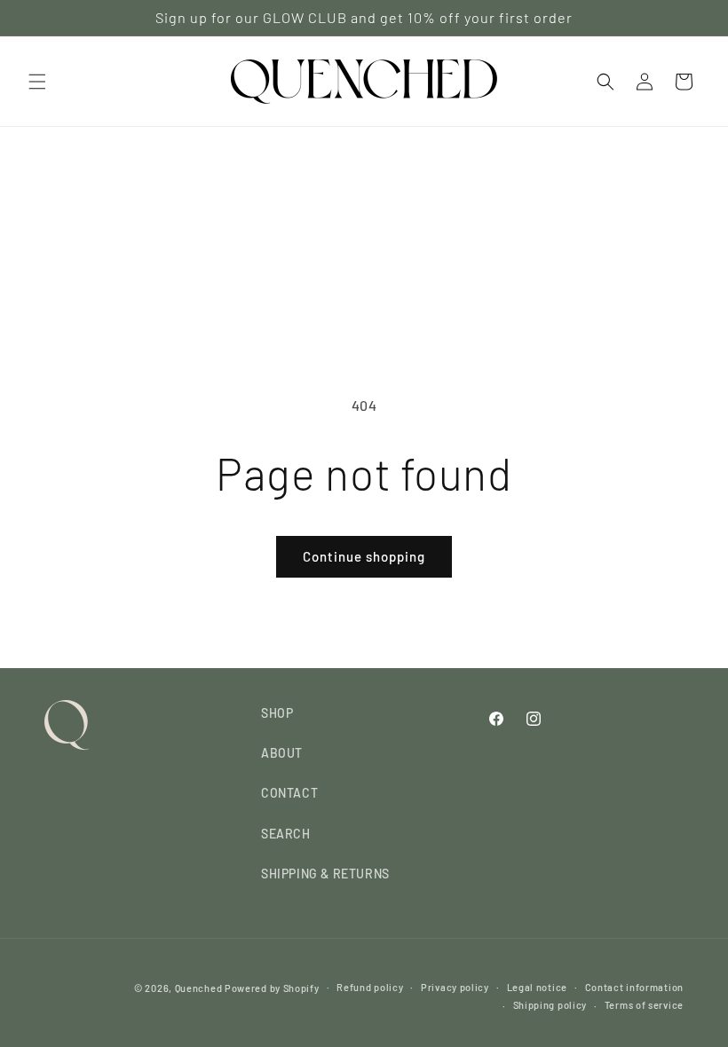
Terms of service (644, 1005)
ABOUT (282, 752)
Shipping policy (550, 1005)
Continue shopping (364, 556)
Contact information (634, 987)
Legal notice (537, 987)
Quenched (199, 988)
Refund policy (369, 987)
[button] (37, 81)
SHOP (277, 712)
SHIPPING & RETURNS (325, 873)
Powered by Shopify (272, 988)
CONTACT (289, 792)
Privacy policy (455, 987)
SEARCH (286, 833)
